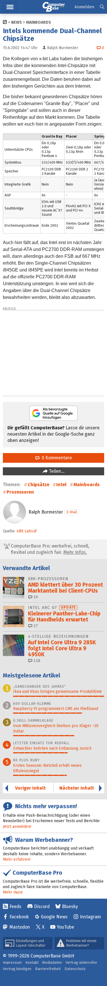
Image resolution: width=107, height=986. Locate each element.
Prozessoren (20, 492)
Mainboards (38, 22)
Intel (61, 484)
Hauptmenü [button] (10, 7)
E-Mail (71, 512)
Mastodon (19, 927)
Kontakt (32, 962)
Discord (42, 906)
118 (36, 660)
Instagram (90, 916)
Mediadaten (52, 962)
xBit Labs (25, 531)
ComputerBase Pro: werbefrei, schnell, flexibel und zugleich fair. (49, 549)
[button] (102, 7)
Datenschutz (75, 969)
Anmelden (84, 6)
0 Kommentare (55, 457)
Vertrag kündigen (17, 969)
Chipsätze (38, 484)
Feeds (15, 906)
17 (35, 625)
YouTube (65, 927)
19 (35, 597)
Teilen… (56, 471)
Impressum (12, 962)
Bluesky (70, 906)
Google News (54, 916)
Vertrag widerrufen (81, 962)
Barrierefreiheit (48, 969)
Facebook (19, 916)
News (16, 22)
